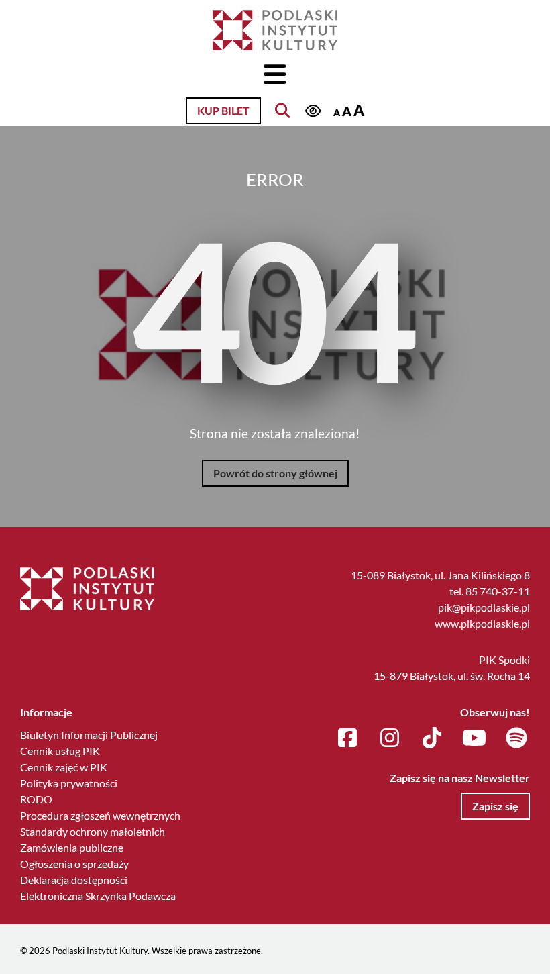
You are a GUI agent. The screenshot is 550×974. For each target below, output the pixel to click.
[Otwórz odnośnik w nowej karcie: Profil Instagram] (389, 738)
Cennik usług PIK (60, 750)
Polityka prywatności (68, 783)
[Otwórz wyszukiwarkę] (282, 110)
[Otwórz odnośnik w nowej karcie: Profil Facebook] (347, 738)
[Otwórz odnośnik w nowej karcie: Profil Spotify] (516, 738)
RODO (36, 799)
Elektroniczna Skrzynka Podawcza (98, 895)
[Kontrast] (312, 112)
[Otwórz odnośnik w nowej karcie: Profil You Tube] (474, 738)
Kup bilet (223, 110)
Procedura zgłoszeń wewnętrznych (100, 815)
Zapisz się (495, 805)
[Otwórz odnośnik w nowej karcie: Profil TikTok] (432, 738)
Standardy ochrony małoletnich (92, 831)
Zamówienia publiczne (71, 847)
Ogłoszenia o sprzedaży (74, 863)
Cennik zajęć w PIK (63, 767)
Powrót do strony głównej (275, 473)
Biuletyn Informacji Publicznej (89, 734)
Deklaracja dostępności (73, 879)
